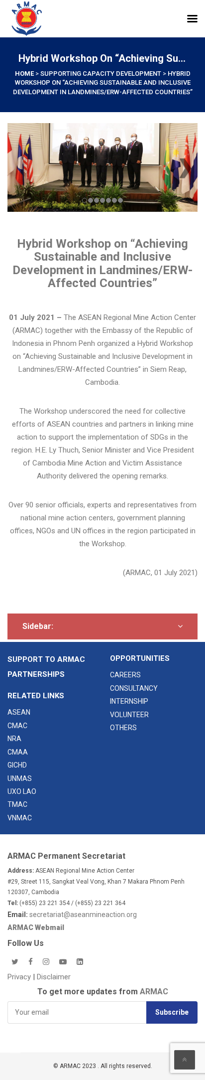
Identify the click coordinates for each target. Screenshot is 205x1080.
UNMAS (19, 778)
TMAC (17, 804)
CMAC (17, 726)
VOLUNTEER (129, 715)
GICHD (17, 765)
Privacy (20, 976)
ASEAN (18, 712)
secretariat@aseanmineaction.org (83, 915)
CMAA (17, 752)
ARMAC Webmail (35, 927)
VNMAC (19, 818)
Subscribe (172, 1012)
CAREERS (125, 675)
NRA (14, 739)
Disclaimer (54, 976)
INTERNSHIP (129, 701)
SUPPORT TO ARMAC (46, 659)
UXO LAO (21, 791)
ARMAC (154, 991)
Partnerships (36, 674)
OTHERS (123, 728)
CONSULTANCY (134, 688)
